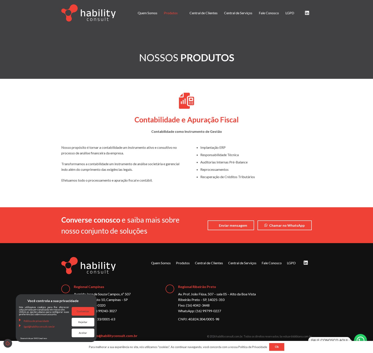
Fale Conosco (272, 263)
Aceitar (83, 332)
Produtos (183, 263)
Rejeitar (82, 322)
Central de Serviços (242, 263)
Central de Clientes (209, 263)
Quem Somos (161, 263)
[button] (360, 340)
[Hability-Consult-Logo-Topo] (88, 13)
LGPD (291, 263)
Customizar (83, 311)
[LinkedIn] (307, 13)
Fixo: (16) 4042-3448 (194, 305)
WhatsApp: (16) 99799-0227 (199, 311)
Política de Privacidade (252, 347)
